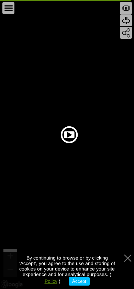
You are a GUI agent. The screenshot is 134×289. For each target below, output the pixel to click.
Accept (79, 281)
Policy (51, 281)
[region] (67, 144)
